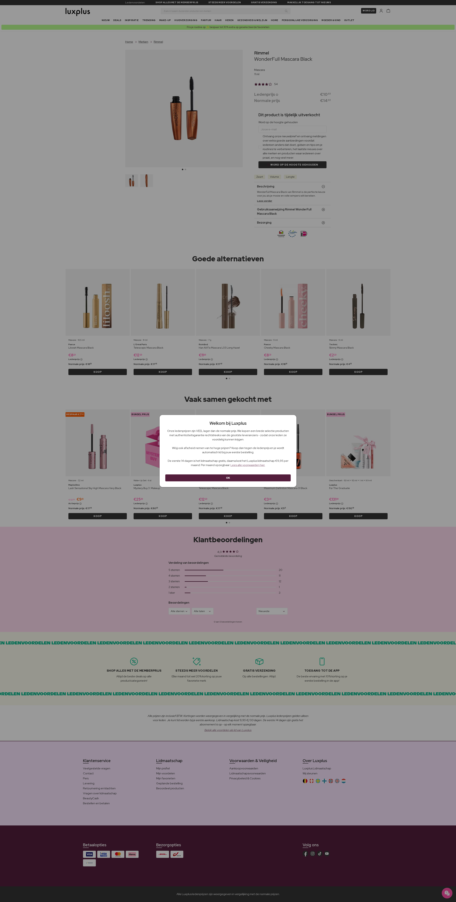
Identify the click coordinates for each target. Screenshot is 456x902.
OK (228, 477)
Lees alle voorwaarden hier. (247, 465)
